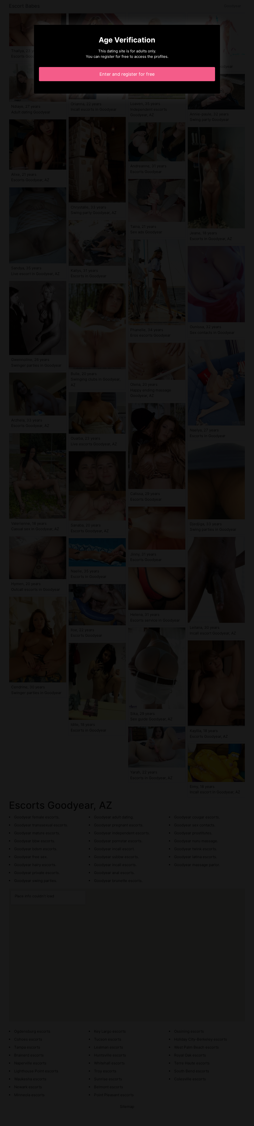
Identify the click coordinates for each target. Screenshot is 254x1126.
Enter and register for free (127, 74)
